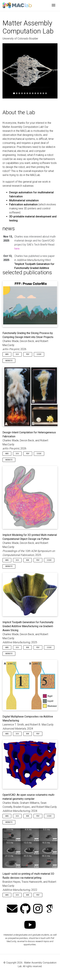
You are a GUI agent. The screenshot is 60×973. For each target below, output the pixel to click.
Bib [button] (27, 560)
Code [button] (39, 354)
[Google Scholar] (49, 909)
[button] (6, 71)
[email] (12, 909)
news (8, 228)
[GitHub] (25, 909)
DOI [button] (17, 354)
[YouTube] (30, 925)
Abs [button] (6, 354)
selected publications (27, 272)
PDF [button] (27, 354)
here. (17, 248)
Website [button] (8, 361)
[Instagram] (37, 909)
